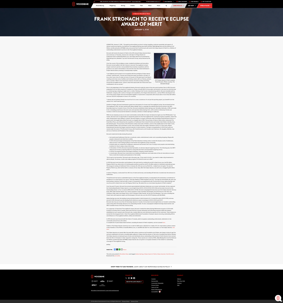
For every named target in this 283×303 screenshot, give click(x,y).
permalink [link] (117, 255)
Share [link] (124, 249)
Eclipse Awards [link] (161, 254)
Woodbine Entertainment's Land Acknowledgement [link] (105, 290)
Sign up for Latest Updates (133, 281)
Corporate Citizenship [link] (157, 283)
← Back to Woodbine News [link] (141, 14)
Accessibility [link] (154, 291)
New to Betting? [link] (206, 1)
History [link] (179, 279)
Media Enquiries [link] (182, 1)
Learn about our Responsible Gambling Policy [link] (141, 266)
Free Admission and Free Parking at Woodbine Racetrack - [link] (107, 1)
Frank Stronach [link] (170, 254)
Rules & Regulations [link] (156, 289)
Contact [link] (179, 283)
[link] (80, 4)
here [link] (164, 222)
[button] (158, 5)
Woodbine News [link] (124, 254)
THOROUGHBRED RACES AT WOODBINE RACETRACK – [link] (155, 1)
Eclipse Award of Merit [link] (150, 254)
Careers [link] (153, 279)
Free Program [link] (194, 1)
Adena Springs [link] (140, 254)
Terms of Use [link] (154, 287)
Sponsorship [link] (154, 281)
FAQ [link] (178, 285)
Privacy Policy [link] (155, 285)
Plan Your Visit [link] (181, 281)
